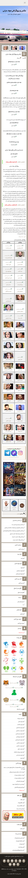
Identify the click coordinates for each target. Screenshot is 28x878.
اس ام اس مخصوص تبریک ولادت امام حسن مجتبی (14, 528)
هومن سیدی (20, 421)
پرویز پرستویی (8, 328)
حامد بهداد (20, 318)
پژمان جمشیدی (20, 441)
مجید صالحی (8, 421)
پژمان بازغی (20, 258)
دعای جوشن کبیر (20, 601)
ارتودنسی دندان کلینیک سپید (18, 784)
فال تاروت (22, 758)
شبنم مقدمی (8, 301)
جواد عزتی (20, 278)
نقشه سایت (9, 874)
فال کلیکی (22, 614)
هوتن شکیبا (20, 339)
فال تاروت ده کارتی (20, 746)
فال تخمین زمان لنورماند (19, 838)
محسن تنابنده (8, 248)
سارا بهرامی (8, 285)
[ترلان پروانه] (14, 48)
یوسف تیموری (8, 318)
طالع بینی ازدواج (14, 508)
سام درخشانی (8, 411)
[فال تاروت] (20, 468)
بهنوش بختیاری (20, 311)
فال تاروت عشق (21, 749)
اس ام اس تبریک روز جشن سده (18, 524)
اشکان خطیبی (20, 401)
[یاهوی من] (23, 861)
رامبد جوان (20, 390)
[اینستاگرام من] (12, 861)
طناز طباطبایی (8, 349)
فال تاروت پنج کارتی (20, 737)
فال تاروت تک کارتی (20, 727)
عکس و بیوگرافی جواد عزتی (14, 10)
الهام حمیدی (20, 264)
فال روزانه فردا (21, 847)
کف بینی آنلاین (6, 508)
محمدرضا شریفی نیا (8, 370)
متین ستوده (8, 264)
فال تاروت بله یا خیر (20, 755)
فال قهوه (22, 568)
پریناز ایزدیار (20, 285)
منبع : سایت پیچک (22, 237)
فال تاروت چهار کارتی (20, 734)
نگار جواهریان (20, 248)
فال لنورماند (21, 844)
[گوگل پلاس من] (17, 864)
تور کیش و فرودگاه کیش (19, 787)
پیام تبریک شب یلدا (20, 809)
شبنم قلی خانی (8, 431)
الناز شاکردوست (8, 258)
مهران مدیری (20, 380)
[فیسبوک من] (15, 861)
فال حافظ (22, 799)
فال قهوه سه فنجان (20, 571)
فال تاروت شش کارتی (19, 740)
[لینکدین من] (10, 864)
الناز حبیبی (20, 359)
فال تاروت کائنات (20, 724)
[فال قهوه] (20, 479)
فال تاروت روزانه (20, 718)
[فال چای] (20, 491)
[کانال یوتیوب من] (14, 864)
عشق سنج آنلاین (21, 623)
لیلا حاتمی (20, 370)
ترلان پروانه (20, 431)
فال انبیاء (22, 558)
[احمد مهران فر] (22, 48)
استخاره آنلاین (21, 549)
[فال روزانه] (8, 468)
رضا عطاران (8, 390)
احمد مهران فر (20, 411)
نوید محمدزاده (20, 328)
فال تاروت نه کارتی (20, 743)
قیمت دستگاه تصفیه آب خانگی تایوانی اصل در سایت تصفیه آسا (14, 768)
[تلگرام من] (19, 861)
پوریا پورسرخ (8, 271)
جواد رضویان (8, 441)
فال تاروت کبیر (21, 721)
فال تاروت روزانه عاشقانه (19, 752)
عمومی (18, 514)
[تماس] (8, 861)
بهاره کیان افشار (8, 380)
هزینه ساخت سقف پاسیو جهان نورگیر (16, 772)
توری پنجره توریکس (20, 781)
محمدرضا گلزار (8, 291)
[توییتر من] (4, 861)
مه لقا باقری (20, 349)
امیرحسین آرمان (8, 278)
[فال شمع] (8, 479)
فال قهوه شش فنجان (20, 574)
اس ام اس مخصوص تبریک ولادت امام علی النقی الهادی (13, 531)
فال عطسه (22, 829)
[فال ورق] (8, 491)
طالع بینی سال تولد (20, 709)
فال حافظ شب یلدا (20, 806)
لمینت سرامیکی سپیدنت (19, 775)
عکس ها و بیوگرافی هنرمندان (18, 850)
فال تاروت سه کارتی (20, 731)
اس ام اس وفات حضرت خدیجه (18, 537)
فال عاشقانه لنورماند (20, 841)
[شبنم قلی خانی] (6, 48)
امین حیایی (8, 401)
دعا (23, 605)
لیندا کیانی (20, 271)
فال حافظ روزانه (21, 802)
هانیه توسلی (20, 301)
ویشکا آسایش (8, 359)
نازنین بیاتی (8, 311)
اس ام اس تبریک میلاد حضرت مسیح (17, 534)
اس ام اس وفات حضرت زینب (18, 540)
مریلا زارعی (8, 339)
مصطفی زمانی (20, 291)
